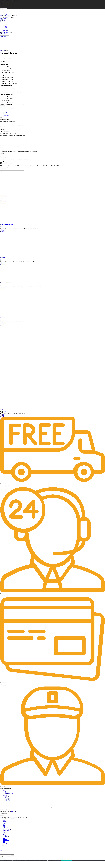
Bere (1, 198)
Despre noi (7, 796)
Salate (1, 284)
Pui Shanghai (2, 50)
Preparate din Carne (6, 15)
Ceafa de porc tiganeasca (4, 32)
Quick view (2, 231)
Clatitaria (6, 792)
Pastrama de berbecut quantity (7, 104)
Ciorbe (1, 411)
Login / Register (5, 843)
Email (1, 149)
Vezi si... (4, 790)
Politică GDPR (7, 800)
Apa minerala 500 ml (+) (7, 102)
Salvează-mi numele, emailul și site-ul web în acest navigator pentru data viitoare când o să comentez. (19, 151)
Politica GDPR (13, 811)
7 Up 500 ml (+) (6, 100)
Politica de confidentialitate (67, 860)
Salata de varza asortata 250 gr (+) (9, 81)
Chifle (1, 409)
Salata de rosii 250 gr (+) (7, 79)
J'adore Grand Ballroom (9, 793)
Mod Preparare (3, 61)
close (1, 845)
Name (1, 147)
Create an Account (3, 853)
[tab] (54, 111)
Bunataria (6, 791)
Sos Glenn (2, 257)
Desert (1, 226)
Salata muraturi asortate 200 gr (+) (9, 83)
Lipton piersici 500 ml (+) (7, 98)
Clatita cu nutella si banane (6, 224)
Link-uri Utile (5, 795)
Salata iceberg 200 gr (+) (7, 77)
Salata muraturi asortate (5, 282)
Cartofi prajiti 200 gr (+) (7, 66)
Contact (6, 797)
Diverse (1, 259)
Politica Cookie (7, 799)
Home (1, 15)
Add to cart (2, 105)
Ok (61, 860)
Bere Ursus (2, 196)
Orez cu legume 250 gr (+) (8, 72)
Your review (2, 145)
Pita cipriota (3, 317)
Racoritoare (7, 836)
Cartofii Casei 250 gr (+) (7, 68)
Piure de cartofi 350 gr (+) (8, 70)
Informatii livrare (8, 798)
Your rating (2, 137)
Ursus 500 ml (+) (6, 96)
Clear (7, 61)
